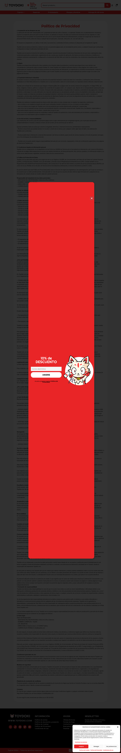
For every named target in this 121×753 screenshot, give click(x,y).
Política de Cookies (84, 750)
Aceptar (81, 746)
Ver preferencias (111, 746)
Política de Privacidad (96, 750)
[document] (60, 376)
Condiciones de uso (108, 750)
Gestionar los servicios (81, 742)
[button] (118, 727)
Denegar (96, 746)
